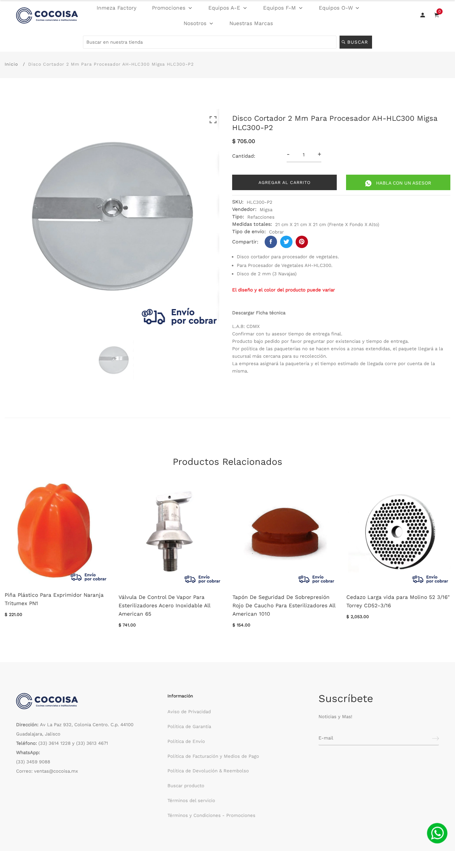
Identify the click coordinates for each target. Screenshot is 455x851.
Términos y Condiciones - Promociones (211, 815)
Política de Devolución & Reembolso (208, 771)
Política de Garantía (189, 726)
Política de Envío (186, 741)
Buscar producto (185, 785)
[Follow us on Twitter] (286, 242)
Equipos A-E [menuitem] (224, 8)
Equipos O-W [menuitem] (336, 8)
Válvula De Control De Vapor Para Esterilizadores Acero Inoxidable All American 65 (164, 605)
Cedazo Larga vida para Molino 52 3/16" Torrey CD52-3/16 (398, 601)
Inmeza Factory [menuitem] (116, 8)
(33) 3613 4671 (92, 743)
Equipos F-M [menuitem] (279, 8)
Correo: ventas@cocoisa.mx (47, 771)
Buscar (358, 42)
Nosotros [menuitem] (195, 23)
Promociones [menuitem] (168, 8)
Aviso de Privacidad (189, 711)
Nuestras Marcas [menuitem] (251, 23)
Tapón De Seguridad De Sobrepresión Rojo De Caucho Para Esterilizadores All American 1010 (283, 605)
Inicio (11, 64)
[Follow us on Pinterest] (302, 242)
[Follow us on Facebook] (271, 242)
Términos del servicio (191, 800)
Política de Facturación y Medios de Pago (213, 756)
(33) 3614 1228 (54, 743)
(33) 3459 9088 (33, 762)
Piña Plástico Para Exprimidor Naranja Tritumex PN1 (54, 599)
